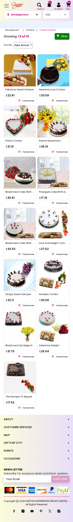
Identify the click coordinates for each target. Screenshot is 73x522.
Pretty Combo (13, 140)
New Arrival (22, 45)
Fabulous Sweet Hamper (19, 89)
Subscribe (60, 479)
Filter (64, 36)
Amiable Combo (48, 294)
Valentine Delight (49, 345)
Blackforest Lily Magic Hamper (22, 345)
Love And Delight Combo (53, 243)
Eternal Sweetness (50, 140)
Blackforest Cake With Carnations (25, 191)
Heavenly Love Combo (52, 89)
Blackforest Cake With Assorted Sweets (28, 243)
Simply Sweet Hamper (18, 294)
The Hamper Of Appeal (18, 396)
